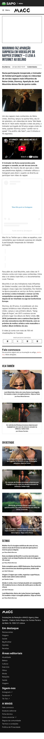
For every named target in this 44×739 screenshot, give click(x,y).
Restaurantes (7, 632)
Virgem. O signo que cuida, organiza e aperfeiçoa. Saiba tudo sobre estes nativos (21, 576)
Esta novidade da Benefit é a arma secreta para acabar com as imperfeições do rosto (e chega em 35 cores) (21, 558)
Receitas (5, 648)
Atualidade (6, 657)
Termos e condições (10, 724)
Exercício (5, 667)
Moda (4, 673)
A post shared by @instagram (22, 230)
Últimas (6, 541)
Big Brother (6, 642)
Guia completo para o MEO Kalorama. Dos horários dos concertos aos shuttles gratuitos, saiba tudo (21, 567)
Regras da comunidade (11, 720)
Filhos (4, 670)
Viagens (5, 635)
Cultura (5, 664)
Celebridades (32, 67)
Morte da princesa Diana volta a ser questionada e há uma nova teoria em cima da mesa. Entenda (22, 508)
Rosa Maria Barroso (23, 396)
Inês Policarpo (9, 571)
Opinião (5, 645)
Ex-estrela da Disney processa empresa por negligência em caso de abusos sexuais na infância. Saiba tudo (22, 427)
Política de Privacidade (11, 727)
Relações (5, 677)
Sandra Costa (9, 579)
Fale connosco (8, 707)
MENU (21, 3)
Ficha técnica (7, 714)
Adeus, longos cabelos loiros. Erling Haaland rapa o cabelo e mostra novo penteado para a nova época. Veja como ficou (22, 531)
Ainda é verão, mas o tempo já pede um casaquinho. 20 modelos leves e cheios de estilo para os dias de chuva (22, 585)
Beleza (4, 660)
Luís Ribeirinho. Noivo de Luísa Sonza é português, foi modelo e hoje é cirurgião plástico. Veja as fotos (22, 393)
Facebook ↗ (7, 695)
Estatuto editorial (9, 711)
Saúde (4, 638)
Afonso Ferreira (23, 431)
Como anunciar (9, 717)
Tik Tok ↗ (6, 698)
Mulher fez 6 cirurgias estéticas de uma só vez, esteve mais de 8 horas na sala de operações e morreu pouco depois (20, 548)
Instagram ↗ (7, 692)
